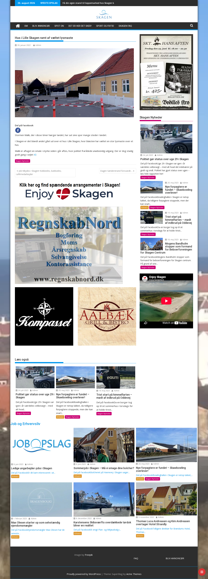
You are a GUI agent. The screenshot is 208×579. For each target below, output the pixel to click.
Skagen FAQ (125, 26)
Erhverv (60, 417)
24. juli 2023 (23, 390)
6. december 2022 (84, 518)
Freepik (89, 554)
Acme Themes (133, 573)
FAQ (136, 558)
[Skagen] (18, 25)
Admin (38, 45)
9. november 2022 (146, 517)
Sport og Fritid (105, 26)
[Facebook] (18, 130)
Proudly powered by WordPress (84, 573)
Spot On (59, 26)
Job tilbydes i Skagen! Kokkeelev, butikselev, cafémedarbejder (39, 172)
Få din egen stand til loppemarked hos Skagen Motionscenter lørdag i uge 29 (69, 3)
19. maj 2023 (104, 390)
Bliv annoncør (41, 26)
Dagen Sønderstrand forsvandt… (116, 170)
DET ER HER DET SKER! (80, 26)
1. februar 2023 (20, 518)
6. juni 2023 (81, 464)
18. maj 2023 (172, 239)
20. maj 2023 (63, 390)
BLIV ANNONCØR (175, 558)
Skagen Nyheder (22, 161)
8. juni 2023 (18, 464)
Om (26, 26)
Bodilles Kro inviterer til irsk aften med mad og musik (112, 3)
